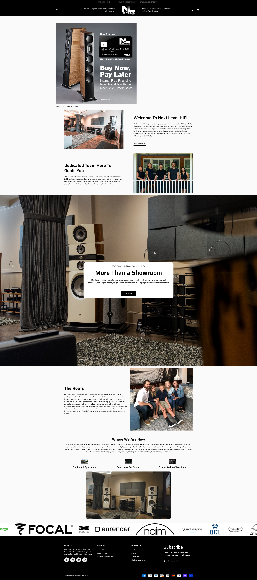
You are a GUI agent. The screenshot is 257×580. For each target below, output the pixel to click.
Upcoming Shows (155, 9)
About (144, 9)
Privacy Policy (102, 553)
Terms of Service (102, 550)
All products (135, 556)
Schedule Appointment (138, 560)
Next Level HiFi (139, 124)
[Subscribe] (190, 562)
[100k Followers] (72, 559)
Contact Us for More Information (67, 106)
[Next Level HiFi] (128, 10)
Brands (86, 9)
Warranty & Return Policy (105, 556)
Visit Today (128, 293)
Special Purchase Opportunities (103, 9)
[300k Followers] (66, 559)
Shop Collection (140, 144)
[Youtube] (78, 559)
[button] (198, 10)
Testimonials (167, 9)
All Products (109, 11)
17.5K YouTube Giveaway (150, 11)
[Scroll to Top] (253, 569)
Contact (133, 553)
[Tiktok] (84, 559)
